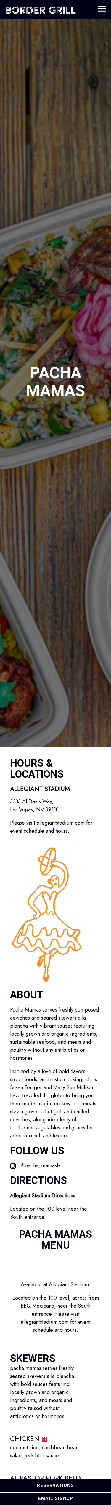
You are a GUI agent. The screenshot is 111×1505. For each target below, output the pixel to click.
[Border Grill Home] (40, 9)
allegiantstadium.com (61, 828)
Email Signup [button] (55, 1498)
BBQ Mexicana (37, 1311)
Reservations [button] (55, 1485)
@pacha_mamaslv (40, 1171)
